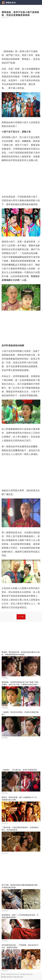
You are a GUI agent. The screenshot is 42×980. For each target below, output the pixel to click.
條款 (15, 977)
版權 (21, 977)
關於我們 (3, 977)
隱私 (18, 977)
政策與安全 (10, 977)
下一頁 (21, 617)
